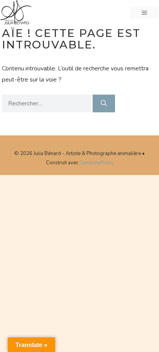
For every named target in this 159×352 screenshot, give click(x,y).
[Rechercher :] (47, 103)
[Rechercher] (104, 103)
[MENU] (144, 13)
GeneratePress (96, 162)
